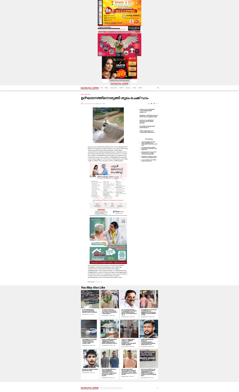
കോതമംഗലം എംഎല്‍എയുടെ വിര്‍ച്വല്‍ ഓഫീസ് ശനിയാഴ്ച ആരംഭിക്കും (146, 122)
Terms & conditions (117, 387)
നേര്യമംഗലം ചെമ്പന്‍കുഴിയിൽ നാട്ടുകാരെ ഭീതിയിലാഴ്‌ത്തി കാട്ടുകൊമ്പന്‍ (146, 111)
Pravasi (134, 88)
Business (128, 88)
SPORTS (121, 88)
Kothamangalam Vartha (90, 103)
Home (101, 88)
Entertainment (113, 88)
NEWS (106, 88)
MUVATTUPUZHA (98, 281)
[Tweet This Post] (151, 103)
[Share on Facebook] (149, 103)
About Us (102, 387)
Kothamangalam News (85, 314)
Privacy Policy (111, 387)
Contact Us (106, 387)
